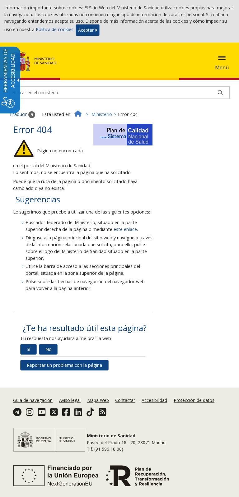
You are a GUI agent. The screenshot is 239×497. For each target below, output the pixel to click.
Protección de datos (194, 400)
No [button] (48, 349)
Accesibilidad (154, 400)
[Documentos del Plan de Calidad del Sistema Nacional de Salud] (122, 133)
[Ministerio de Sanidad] (33, 60)
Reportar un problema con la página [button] (64, 365)
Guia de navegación (33, 400)
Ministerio (101, 114)
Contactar (125, 400)
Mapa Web (98, 400)
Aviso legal (70, 400)
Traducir (18, 114)
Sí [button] (28, 349)
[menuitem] (33, 400)
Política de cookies (54, 30)
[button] (222, 58)
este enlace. (126, 229)
